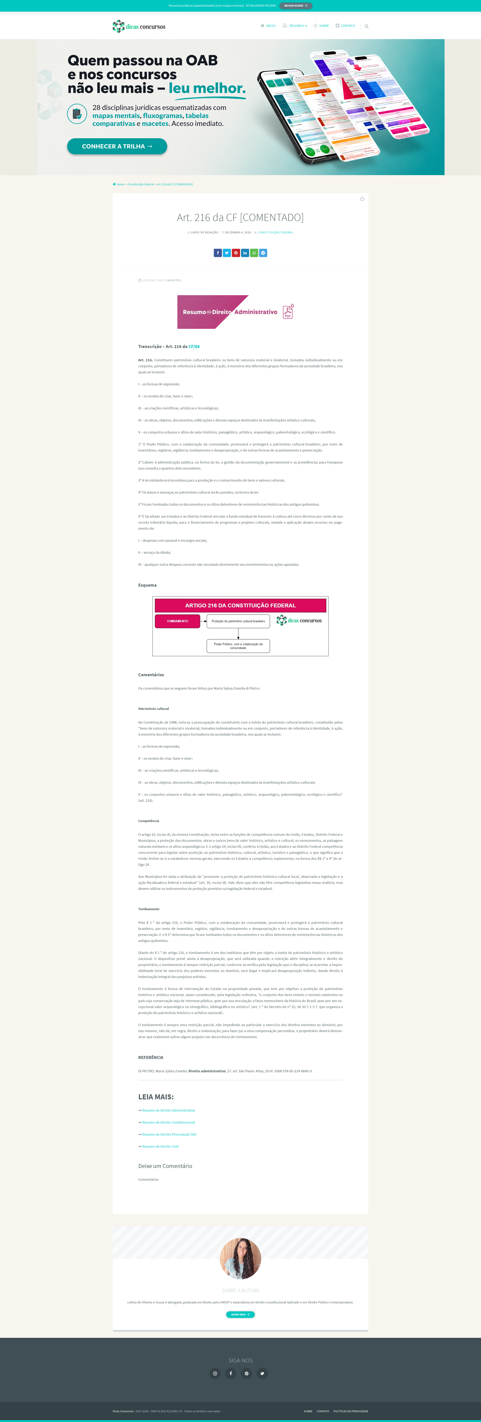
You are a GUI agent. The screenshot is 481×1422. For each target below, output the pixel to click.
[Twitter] (262, 1373)
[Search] (363, 21)
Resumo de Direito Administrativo (168, 1110)
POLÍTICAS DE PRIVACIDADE (351, 1411)
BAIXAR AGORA (293, 5)
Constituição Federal (275, 232)
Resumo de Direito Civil (160, 1146)
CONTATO (348, 25)
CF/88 (194, 346)
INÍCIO (270, 25)
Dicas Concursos (123, 1411)
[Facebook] (230, 1373)
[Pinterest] (246, 1373)
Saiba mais (238, 1314)
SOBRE (324, 25)
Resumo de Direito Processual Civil (169, 1134)
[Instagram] (215, 1373)
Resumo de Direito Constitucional (168, 1122)
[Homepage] (139, 26)
